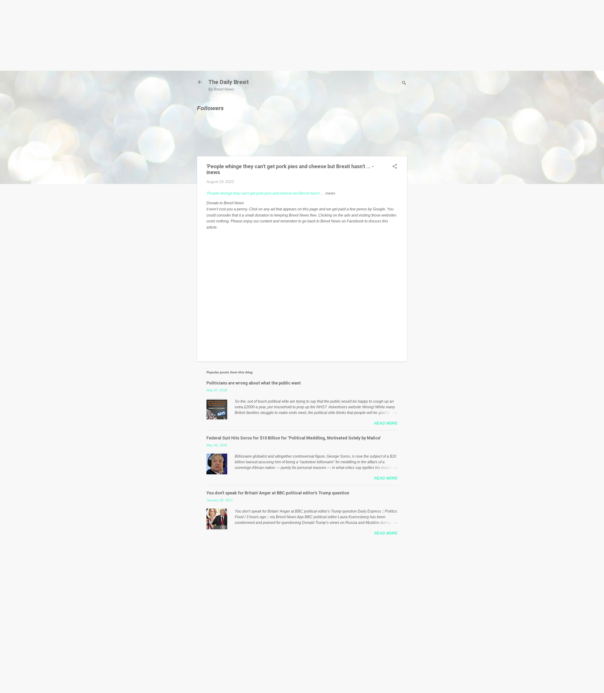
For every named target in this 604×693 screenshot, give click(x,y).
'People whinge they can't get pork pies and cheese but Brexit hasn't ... (264, 193)
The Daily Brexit (228, 82)
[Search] (404, 83)
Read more (386, 423)
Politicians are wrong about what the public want (253, 382)
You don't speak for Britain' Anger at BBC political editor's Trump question (277, 492)
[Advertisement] (302, 35)
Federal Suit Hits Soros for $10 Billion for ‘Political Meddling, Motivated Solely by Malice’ (293, 437)
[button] (395, 166)
